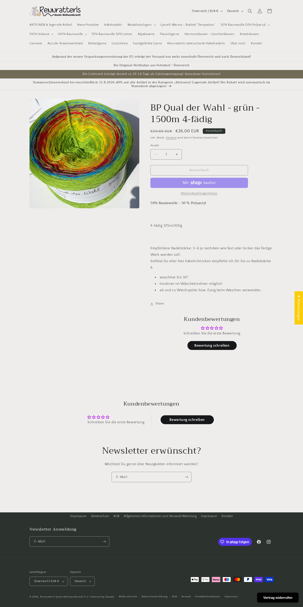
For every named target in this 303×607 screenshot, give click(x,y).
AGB (116, 516)
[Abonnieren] (186, 477)
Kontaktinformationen (207, 596)
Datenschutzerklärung (155, 596)
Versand (171, 137)
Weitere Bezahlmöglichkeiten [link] (199, 193)
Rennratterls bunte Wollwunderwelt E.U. (65, 596)
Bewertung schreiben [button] (211, 345)
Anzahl (154, 145)
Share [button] (159, 303)
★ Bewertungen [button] (299, 308)
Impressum (78, 516)
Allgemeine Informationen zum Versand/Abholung (160, 516)
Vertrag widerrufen (277, 597)
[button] (141, 24)
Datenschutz (100, 516)
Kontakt (227, 516)
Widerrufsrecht (128, 596)
